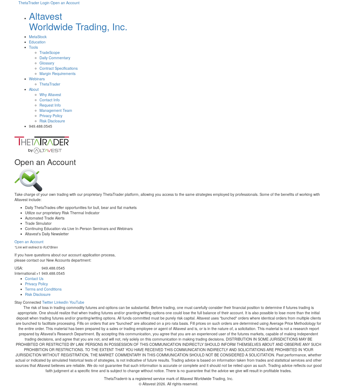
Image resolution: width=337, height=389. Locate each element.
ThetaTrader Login (33, 2)
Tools (33, 47)
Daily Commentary (54, 57)
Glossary (46, 63)
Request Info (50, 105)
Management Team (55, 110)
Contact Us (34, 278)
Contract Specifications (58, 68)
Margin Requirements (57, 73)
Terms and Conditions (43, 289)
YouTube (77, 302)
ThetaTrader (49, 84)
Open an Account (65, 2)
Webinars (37, 78)
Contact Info (49, 99)
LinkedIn (61, 302)
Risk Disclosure (52, 120)
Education (37, 41)
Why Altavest (50, 94)
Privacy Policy (50, 115)
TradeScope (49, 52)
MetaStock (38, 36)
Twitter (47, 302)
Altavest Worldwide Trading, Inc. (78, 21)
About (34, 89)
